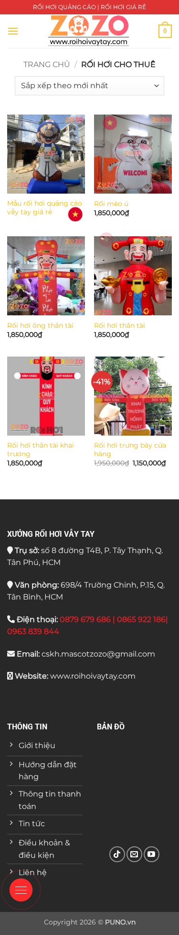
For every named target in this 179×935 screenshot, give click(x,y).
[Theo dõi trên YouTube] (151, 854)
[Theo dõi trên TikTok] (117, 854)
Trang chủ (46, 64)
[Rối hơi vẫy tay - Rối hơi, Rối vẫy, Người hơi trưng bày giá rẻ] (88, 31)
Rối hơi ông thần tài (40, 325)
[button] (13, 31)
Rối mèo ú (111, 204)
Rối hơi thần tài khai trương (40, 449)
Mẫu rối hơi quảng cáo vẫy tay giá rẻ (44, 207)
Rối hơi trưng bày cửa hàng (130, 449)
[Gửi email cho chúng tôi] (134, 854)
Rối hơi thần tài (119, 325)
